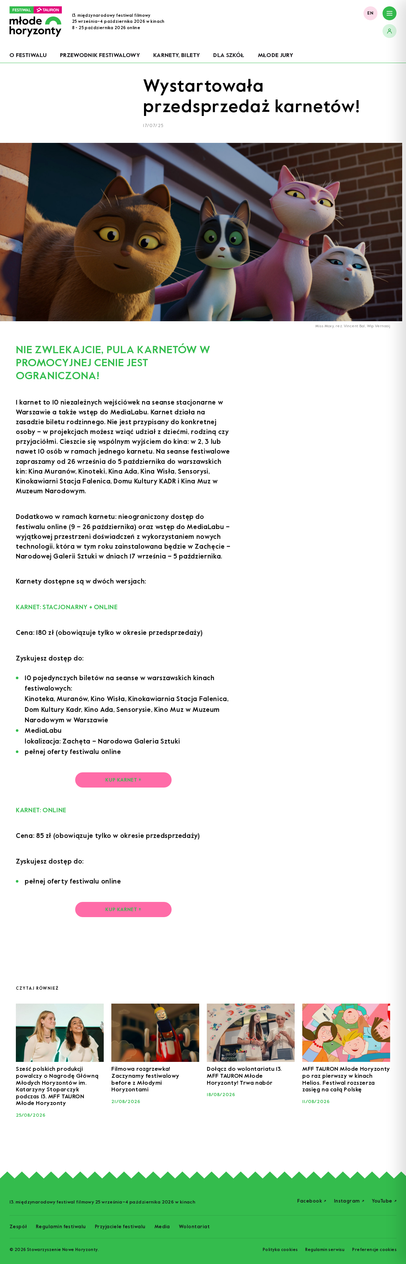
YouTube (384, 1201)
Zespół (18, 1226)
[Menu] (389, 13)
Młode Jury (275, 55)
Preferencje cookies (374, 1250)
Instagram (349, 1201)
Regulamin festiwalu (61, 1226)
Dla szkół (228, 55)
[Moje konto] (389, 31)
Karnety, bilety (176, 55)
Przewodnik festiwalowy (100, 55)
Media (162, 1226)
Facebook (311, 1201)
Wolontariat (194, 1226)
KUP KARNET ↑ (123, 779)
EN (370, 13)
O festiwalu (28, 55)
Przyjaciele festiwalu (120, 1226)
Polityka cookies (280, 1250)
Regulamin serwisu (324, 1250)
